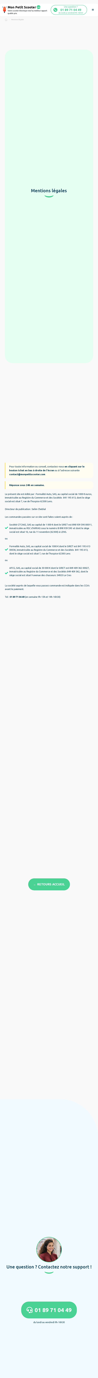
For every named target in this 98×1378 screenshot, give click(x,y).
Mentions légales (17, 19)
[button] (93, 10)
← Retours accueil (49, 884)
